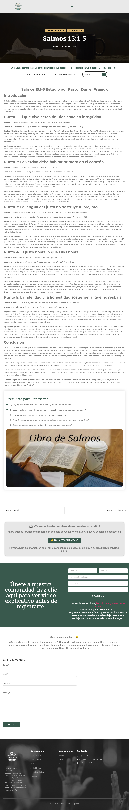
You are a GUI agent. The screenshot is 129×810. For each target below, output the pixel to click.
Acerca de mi (35, 755)
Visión (60, 760)
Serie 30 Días (35, 768)
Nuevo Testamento (35, 74)
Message (7, 692)
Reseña (61, 764)
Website (6, 683)
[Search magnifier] (104, 74)
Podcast (33, 764)
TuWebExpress (73, 804)
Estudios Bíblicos (37, 772)
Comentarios (35, 760)
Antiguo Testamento (63, 74)
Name (6, 665)
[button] (72, 6)
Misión (61, 755)
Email (5, 674)
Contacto (34, 776)
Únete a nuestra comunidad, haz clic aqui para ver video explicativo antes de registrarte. (31, 595)
